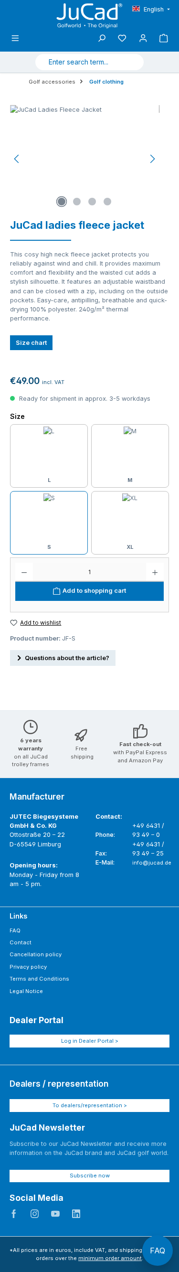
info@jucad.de (151, 862)
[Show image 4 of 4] (107, 201)
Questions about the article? (67, 658)
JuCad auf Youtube (55, 1213)
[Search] (132, 62)
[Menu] (15, 38)
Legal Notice (26, 991)
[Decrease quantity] (24, 572)
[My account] (143, 38)
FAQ (15, 930)
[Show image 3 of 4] (92, 201)
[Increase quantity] (155, 572)
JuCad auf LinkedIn (76, 1213)
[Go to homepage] (89, 16)
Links (18, 916)
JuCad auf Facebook (14, 1213)
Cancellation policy (36, 954)
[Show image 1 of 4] (61, 201)
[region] (84, 159)
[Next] (152, 158)
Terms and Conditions (39, 978)
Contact (21, 942)
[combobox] (78, 62)
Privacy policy (28, 966)
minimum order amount (110, 1258)
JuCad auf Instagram (35, 1213)
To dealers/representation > (90, 1105)
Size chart (31, 342)
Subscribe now (90, 1175)
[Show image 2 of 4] (77, 201)
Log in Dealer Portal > (89, 1040)
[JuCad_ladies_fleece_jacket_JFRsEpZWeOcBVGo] (84, 159)
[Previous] (17, 158)
